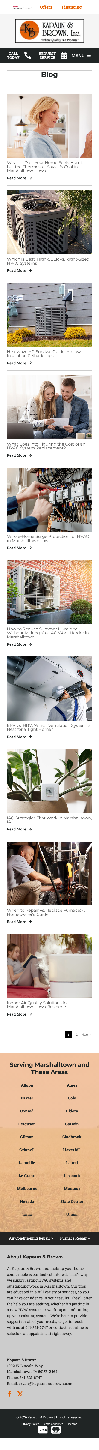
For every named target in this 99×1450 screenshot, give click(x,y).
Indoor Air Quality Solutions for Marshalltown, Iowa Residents (37, 1004)
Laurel (72, 1162)
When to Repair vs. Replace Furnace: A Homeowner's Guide (46, 912)
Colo (72, 1098)
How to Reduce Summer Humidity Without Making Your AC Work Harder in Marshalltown (48, 633)
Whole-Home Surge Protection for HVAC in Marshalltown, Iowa (48, 538)
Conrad (27, 1111)
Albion (27, 1085)
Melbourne (27, 1188)
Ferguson (27, 1123)
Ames (72, 1085)
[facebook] (10, 1394)
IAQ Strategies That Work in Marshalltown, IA (49, 819)
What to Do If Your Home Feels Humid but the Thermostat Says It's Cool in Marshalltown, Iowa (45, 166)
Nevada (27, 1201)
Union (72, 1214)
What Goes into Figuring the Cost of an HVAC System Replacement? (46, 446)
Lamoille (27, 1162)
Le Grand (27, 1175)
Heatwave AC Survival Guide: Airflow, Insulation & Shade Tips (44, 353)
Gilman (27, 1136)
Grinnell (27, 1149)
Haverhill (72, 1149)
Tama (27, 1214)
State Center (71, 1201)
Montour (72, 1188)
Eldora (72, 1111)
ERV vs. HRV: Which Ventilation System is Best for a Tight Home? (48, 727)
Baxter (27, 1098)
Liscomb (72, 1175)
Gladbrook (72, 1136)
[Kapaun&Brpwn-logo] (49, 20)
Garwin (72, 1123)
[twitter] (20, 1394)
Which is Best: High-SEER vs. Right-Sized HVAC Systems (48, 261)
